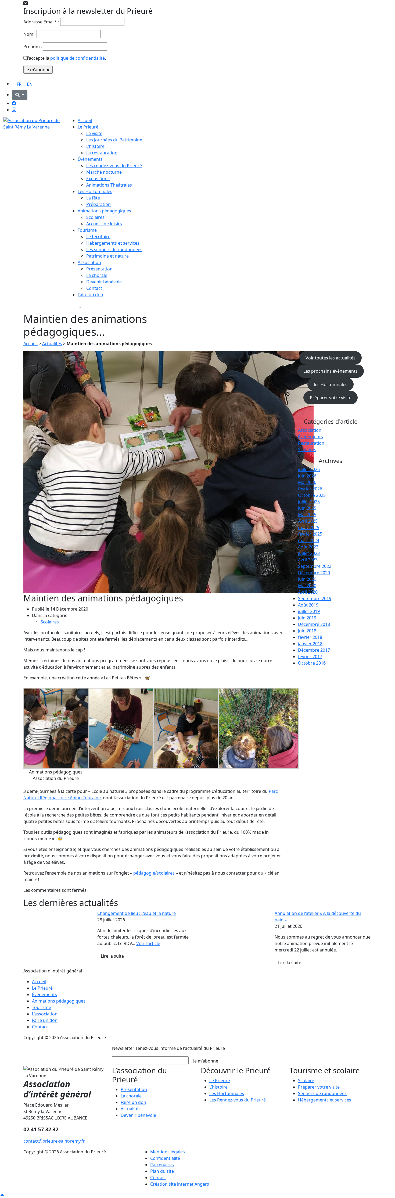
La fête (93, 198)
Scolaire (306, 1080)
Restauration (311, 443)
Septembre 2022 (314, 566)
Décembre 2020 (314, 573)
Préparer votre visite (330, 398)
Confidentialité (165, 1158)
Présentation (99, 269)
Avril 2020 (308, 592)
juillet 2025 (309, 502)
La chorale (96, 275)
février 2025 (310, 534)
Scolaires (95, 217)
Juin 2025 (307, 508)
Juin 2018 (307, 631)
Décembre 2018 (314, 624)
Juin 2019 (307, 618)
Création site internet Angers (179, 1184)
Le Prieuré (88, 127)
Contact (94, 288)
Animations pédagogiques (104, 211)
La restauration (101, 153)
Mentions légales (167, 1152)
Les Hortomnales (95, 191)
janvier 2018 (310, 644)
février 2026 (310, 489)
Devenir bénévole (104, 282)
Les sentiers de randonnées (114, 249)
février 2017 (310, 656)
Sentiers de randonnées (322, 1093)
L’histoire (95, 146)
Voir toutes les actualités (331, 358)
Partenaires (162, 1165)
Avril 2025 (308, 521)
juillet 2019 (309, 611)
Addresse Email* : (41, 22)
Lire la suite (112, 956)
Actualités (52, 344)
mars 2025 (308, 527)
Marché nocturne (104, 172)
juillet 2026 (309, 469)
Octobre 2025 (312, 495)
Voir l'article (148, 943)
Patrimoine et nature (107, 256)
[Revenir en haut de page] (2, 1195)
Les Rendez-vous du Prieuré (237, 1100)
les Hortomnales (330, 384)
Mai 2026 (307, 482)
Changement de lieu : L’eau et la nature (136, 913)
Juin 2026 (307, 476)
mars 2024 (308, 540)
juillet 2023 (309, 553)
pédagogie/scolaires (154, 873)
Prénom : (32, 46)
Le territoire (98, 237)
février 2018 (310, 637)
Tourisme (87, 230)
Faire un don (90, 295)
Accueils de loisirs (104, 224)
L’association (45, 1014)
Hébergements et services (112, 243)
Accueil (85, 120)
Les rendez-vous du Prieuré (114, 166)
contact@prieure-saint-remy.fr (54, 1141)
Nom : (29, 34)
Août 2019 (308, 605)
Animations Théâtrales (109, 185)
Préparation (98, 204)
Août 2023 (308, 547)
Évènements (90, 159)
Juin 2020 (307, 579)
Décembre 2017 (314, 650)
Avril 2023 (308, 560)
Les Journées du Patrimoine (114, 140)
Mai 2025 (307, 515)
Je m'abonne (205, 1061)
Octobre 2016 (312, 663)
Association (89, 262)
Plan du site (162, 1171)
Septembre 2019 (314, 598)
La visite (94, 133)
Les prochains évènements (330, 371)
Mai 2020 (307, 586)
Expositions (98, 178)
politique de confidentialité (77, 58)
